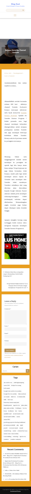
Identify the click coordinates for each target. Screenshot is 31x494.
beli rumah (7, 388)
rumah (21, 428)
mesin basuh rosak (18, 413)
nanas (18, 416)
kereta (25, 408)
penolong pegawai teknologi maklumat (14, 422)
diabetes (13, 396)
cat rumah (6, 396)
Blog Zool (15, 4)
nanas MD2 (7, 419)
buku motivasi (22, 394)
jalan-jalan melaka (9, 408)
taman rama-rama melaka (11, 433)
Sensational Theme (15, 491)
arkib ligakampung (19, 382)
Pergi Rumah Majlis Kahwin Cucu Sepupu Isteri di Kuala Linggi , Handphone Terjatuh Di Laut (17, 285)
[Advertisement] (15, 28)
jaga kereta (16, 405)
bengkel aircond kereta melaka (12, 391)
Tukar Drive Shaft (14, 470)
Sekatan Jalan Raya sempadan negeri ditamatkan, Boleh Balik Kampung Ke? (13, 274)
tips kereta (23, 436)
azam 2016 (7, 385)
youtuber (6, 439)
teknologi (15, 436)
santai (14, 431)
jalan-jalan (24, 405)
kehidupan (18, 408)
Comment (7, 309)
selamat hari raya (22, 431)
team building (7, 436)
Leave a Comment (9, 76)
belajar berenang (16, 385)
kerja (5, 411)
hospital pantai (8, 405)
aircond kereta (8, 382)
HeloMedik (8, 473)
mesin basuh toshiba (9, 416)
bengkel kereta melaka (10, 394)
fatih (5, 399)
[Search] (23, 10)
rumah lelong (7, 431)
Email (6, 333)
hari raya (10, 399)
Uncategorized (17, 73)
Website (6, 340)
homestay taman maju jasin (11, 402)
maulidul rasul (7, 413)
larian (20, 411)
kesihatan (11, 411)
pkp (18, 425)
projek (5, 428)
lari (16, 411)
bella (6, 470)
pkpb (21, 425)
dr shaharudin (21, 396)
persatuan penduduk (9, 425)
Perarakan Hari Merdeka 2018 (17, 479)
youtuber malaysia (15, 439)
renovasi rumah (13, 428)
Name (6, 326)
